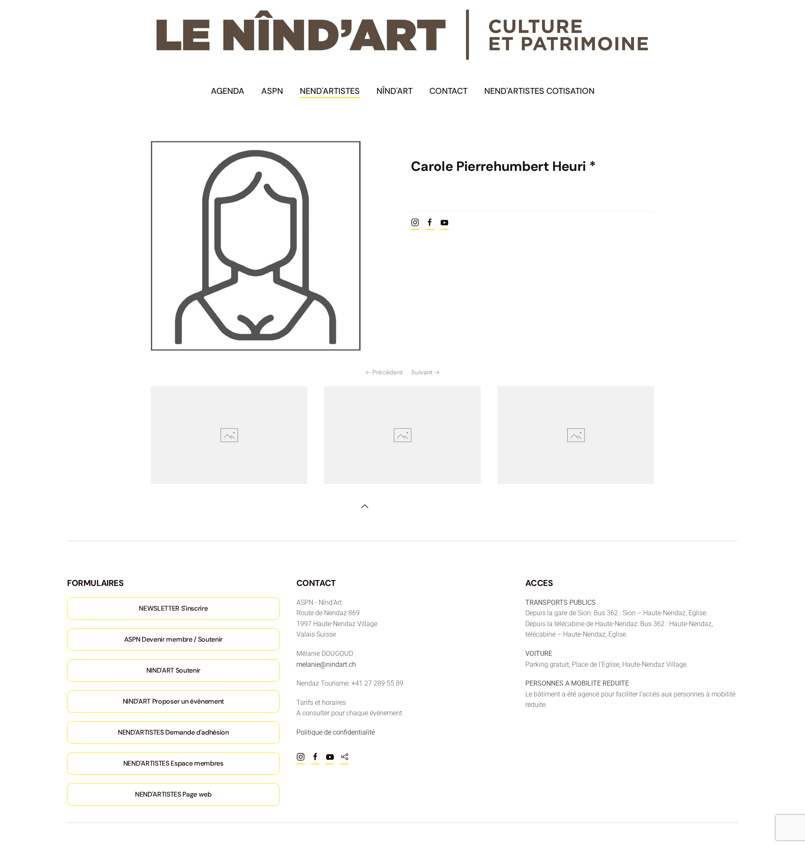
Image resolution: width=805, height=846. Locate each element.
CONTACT (448, 90)
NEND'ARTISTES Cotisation (539, 90)
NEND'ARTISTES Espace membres (173, 763)
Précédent (387, 372)
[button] (365, 506)
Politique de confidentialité (335, 732)
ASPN (272, 90)
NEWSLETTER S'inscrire (173, 608)
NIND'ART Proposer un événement (173, 701)
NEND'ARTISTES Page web (173, 794)
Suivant (422, 372)
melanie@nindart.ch (326, 664)
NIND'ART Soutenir (173, 670)
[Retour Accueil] (402, 35)
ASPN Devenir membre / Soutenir (173, 639)
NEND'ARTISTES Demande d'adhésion (173, 732)
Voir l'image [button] (229, 435)
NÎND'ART (395, 90)
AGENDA (227, 90)
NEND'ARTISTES (330, 90)
